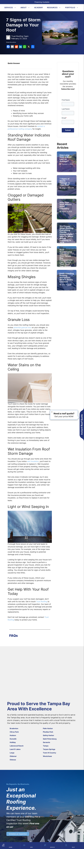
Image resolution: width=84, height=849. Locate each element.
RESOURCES (52, 8)
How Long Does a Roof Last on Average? (65, 158)
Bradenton (14, 728)
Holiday (13, 742)
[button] (15, 7)
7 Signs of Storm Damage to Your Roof (65, 182)
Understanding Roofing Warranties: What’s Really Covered (67, 277)
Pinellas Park (48, 732)
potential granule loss (22, 327)
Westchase (47, 756)
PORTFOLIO (70, 8)
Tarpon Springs (49, 749)
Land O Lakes (15, 749)
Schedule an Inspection (18, 834)
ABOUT (23, 8)
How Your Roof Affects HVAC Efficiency (66, 205)
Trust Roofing (41, 602)
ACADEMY (38, 8)
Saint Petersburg (49, 739)
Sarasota (46, 742)
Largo (12, 753)
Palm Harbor (48, 728)
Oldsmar (13, 756)
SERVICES (8, 8)
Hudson (13, 735)
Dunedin (13, 739)
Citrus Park (14, 732)
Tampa (45, 746)
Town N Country (49, 753)
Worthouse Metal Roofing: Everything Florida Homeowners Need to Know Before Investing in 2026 (67, 234)
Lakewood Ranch (16, 746)
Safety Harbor (48, 735)
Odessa (13, 760)
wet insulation (33, 461)
